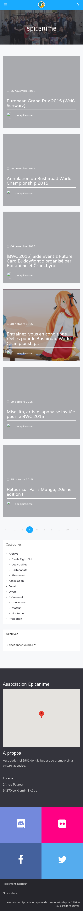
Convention (19, 602)
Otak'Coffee (19, 564)
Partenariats (19, 570)
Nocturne (18, 613)
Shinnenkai (18, 575)
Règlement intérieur (15, 883)
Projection (15, 618)
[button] (41, 714)
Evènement (16, 597)
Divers (13, 591)
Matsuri (16, 608)
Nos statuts (10, 893)
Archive (13, 553)
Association (16, 580)
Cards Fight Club (22, 559)
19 (67, 529)
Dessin (13, 586)
